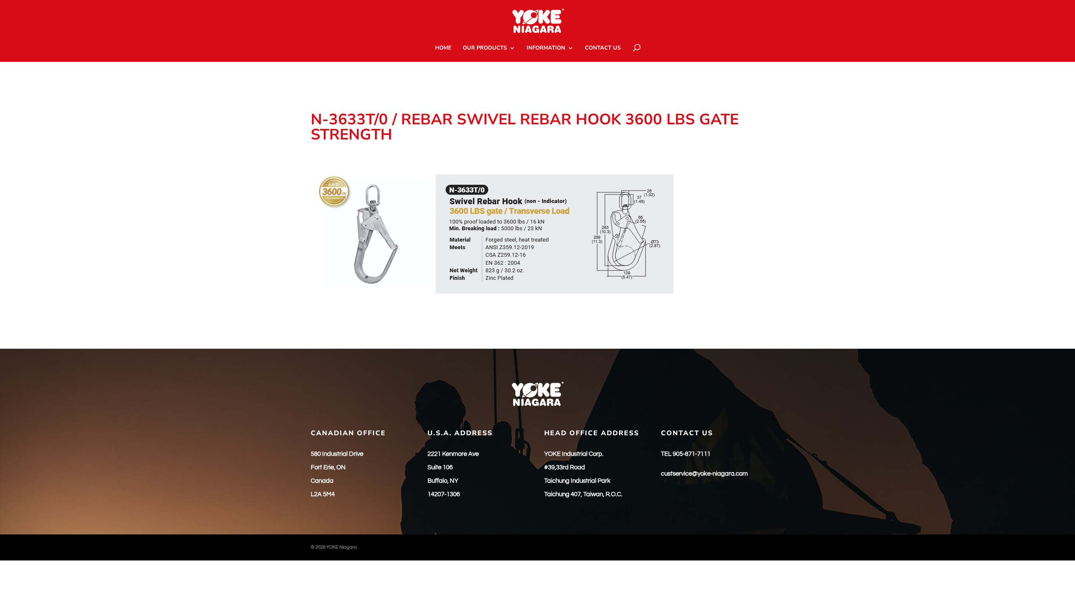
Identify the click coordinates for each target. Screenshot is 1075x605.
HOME (443, 48)
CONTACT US (603, 48)
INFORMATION (546, 48)
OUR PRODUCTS (485, 48)
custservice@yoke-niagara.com (704, 474)
